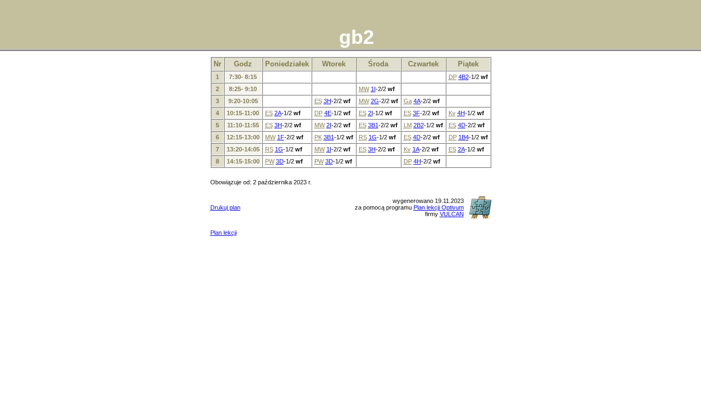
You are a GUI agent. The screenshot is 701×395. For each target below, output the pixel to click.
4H (461, 113)
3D (280, 161)
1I (373, 89)
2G (375, 101)
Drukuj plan (225, 207)
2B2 (418, 125)
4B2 (463, 77)
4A (417, 101)
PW (269, 161)
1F (280, 137)
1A (416, 149)
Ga (408, 101)
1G (373, 137)
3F (416, 113)
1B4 (463, 137)
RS (363, 137)
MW (364, 89)
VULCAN (452, 214)
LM (408, 125)
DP (453, 77)
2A (277, 113)
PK (318, 137)
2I (370, 113)
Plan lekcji (223, 232)
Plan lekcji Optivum (438, 207)
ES (318, 101)
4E (327, 113)
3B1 (373, 125)
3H (327, 101)
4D (462, 125)
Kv (452, 113)
